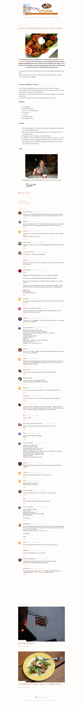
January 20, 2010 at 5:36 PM (33, 433)
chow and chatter (28, 327)
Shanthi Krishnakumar (29, 558)
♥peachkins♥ (26, 369)
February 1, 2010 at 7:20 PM (37, 568)
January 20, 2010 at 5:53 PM (40, 443)
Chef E (25, 349)
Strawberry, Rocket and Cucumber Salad (40, 684)
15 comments (25, 646)
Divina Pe (25, 298)
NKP (24, 480)
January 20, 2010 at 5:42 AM (41, 252)
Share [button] (19, 201)
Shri (24, 415)
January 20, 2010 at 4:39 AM (38, 242)
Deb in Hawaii (27, 242)
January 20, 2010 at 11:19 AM (35, 387)
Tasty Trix (25, 472)
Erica (24, 498)
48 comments (25, 687)
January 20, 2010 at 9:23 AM (36, 298)
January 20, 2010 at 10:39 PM (38, 523)
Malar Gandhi (26, 270)
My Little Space (27, 211)
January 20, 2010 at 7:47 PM (33, 480)
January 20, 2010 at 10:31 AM (34, 358)
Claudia (25, 318)
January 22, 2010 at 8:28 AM (33, 542)
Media (52, 17)
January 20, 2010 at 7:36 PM (35, 472)
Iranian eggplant (25, 203)
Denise (25, 358)
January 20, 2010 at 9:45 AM (40, 327)
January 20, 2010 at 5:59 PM (34, 462)
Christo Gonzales (28, 490)
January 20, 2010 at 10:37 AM (38, 369)
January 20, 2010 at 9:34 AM (34, 318)
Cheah (25, 260)
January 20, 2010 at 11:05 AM (39, 378)
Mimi (24, 433)
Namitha (25, 387)
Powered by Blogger (43, 697)
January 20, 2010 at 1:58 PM (37, 396)
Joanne (25, 463)
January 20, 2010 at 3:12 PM (32, 415)
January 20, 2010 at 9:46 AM (34, 349)
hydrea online (37, 572)
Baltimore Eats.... (27, 643)
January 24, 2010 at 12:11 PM (42, 558)
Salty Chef (26, 550)
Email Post (24, 201)
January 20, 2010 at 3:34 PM (49, 423)
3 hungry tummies (28, 252)
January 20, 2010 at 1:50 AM (34, 231)
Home (25, 17)
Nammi (25, 221)
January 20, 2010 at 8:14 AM (34, 260)
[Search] (64, 4)
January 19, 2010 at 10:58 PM (39, 211)
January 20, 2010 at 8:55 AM (37, 270)
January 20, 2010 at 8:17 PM (33, 498)
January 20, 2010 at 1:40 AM (34, 221)
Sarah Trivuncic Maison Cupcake (32, 308)
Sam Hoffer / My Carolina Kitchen (32, 423)
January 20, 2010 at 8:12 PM (39, 490)
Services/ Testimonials (41, 17)
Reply (24, 218)
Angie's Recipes (27, 378)
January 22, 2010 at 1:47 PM (35, 550)
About (30, 17)
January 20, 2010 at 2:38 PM (31, 404)
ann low (25, 231)
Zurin (24, 542)
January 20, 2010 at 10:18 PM (40, 507)
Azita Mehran (26, 524)
